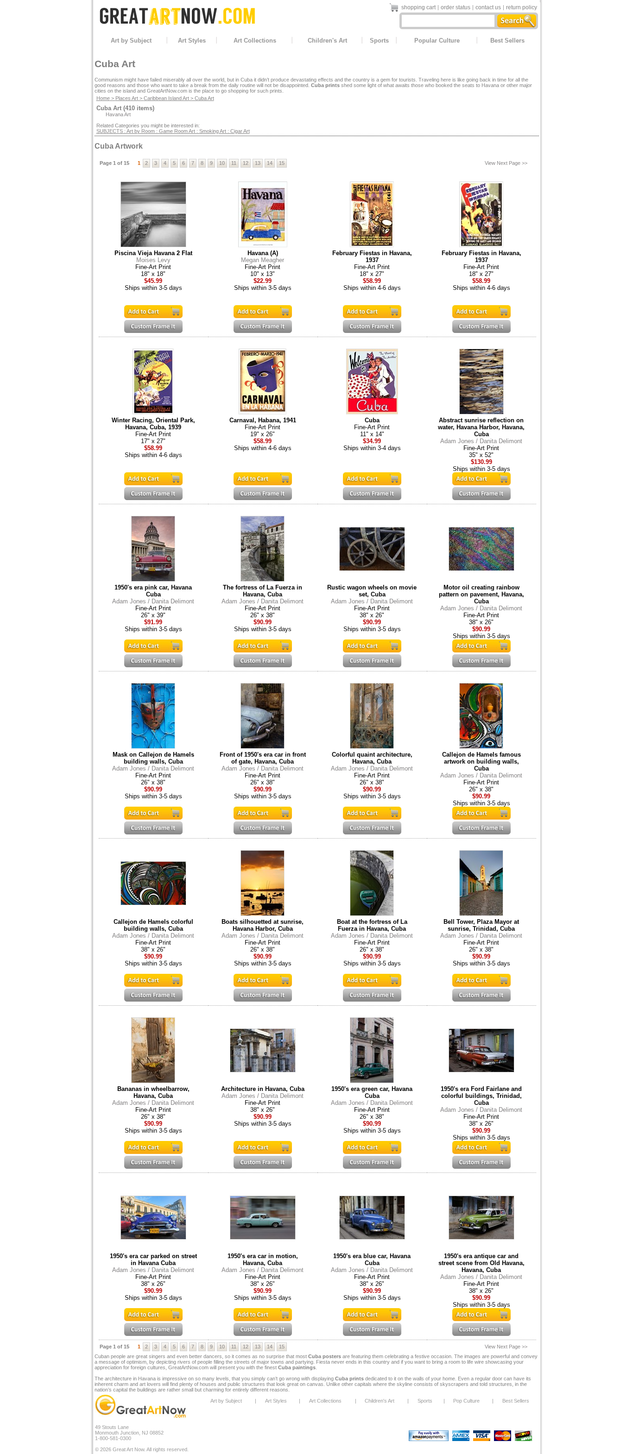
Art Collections (255, 40)
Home (103, 98)
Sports (379, 40)
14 (269, 163)
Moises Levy (153, 260)
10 (222, 163)
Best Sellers (507, 40)
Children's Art (327, 40)
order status (455, 7)
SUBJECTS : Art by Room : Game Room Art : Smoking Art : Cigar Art (173, 131)
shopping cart (418, 7)
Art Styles (192, 40)
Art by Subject (131, 40)
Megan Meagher (262, 260)
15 (282, 163)
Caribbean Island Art (166, 98)
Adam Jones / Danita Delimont (481, 441)
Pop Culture (466, 1401)
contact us (488, 7)
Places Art (126, 98)
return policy (521, 7)
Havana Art (118, 114)
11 (233, 163)
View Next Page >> (506, 163)
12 (245, 163)
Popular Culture (437, 40)
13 (257, 163)
